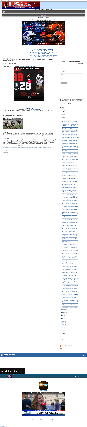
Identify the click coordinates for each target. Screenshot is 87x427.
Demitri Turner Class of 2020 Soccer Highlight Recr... (70, 272)
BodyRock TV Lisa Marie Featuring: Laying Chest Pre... (70, 196)
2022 (62, 114)
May (63, 318)
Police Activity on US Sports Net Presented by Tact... (70, 209)
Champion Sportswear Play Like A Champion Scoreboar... (70, 166)
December (63, 120)
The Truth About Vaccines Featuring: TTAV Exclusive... (70, 285)
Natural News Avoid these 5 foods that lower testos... (70, 187)
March (63, 321)
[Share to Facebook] (21, 145)
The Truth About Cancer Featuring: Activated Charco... (70, 197)
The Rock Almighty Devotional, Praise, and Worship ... (70, 144)
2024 (62, 111)
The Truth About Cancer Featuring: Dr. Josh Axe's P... (70, 257)
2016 (62, 329)
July (63, 315)
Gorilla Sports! (48, 20)
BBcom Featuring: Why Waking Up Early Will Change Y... (70, 206)
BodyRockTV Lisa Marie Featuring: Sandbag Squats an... (70, 174)
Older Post (54, 175)
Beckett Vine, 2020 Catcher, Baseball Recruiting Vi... (70, 172)
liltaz (61, 348)
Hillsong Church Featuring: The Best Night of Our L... (70, 263)
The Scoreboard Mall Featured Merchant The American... (70, 178)
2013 (62, 333)
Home (29, 175)
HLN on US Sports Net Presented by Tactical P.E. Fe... (70, 238)
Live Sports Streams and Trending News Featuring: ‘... (70, 171)
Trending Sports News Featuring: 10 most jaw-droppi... (70, 281)
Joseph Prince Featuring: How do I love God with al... (70, 146)
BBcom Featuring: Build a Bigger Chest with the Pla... (70, 235)
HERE (24, 66)
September (64, 312)
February (63, 322)
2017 (62, 327)
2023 (62, 113)
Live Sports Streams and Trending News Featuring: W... (70, 121)
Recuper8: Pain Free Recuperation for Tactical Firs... (69, 165)
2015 (62, 330)
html (62, 79)
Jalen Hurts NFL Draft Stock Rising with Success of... (70, 127)
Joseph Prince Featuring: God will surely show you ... (70, 279)
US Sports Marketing (5, 426)
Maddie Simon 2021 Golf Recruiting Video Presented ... (70, 234)
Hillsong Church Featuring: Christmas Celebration (69, 190)
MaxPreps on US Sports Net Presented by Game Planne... (70, 137)
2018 (62, 326)
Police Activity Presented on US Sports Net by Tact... (70, 260)
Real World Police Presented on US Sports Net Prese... (70, 303)
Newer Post (4, 175)
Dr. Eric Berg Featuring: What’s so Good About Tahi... (70, 140)
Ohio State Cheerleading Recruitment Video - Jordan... (70, 184)
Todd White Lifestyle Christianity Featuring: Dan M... (69, 298)
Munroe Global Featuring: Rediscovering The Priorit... (70, 181)
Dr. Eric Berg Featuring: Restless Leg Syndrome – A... (70, 175)
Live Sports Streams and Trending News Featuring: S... (70, 147)
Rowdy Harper (6, 138)
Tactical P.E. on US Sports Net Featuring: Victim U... (70, 276)
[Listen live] (2, 355)
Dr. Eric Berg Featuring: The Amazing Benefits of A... (70, 152)
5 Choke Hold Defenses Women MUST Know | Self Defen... (70, 188)
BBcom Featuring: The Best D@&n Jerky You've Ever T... (70, 244)
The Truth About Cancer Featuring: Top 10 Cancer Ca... (70, 218)
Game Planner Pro (35, 109)
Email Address (63, 64)
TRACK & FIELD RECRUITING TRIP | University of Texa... (70, 282)
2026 (62, 108)
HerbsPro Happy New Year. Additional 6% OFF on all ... (70, 143)
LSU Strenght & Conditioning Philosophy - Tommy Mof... (70, 150)
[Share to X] (20, 145)
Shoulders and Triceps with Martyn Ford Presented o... (70, 284)
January (63, 324)
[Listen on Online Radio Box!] (85, 355)
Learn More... (51, 110)
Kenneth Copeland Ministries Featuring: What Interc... (70, 134)
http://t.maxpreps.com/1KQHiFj (32, 66)
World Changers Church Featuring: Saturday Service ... (70, 212)
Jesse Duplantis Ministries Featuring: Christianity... (69, 231)
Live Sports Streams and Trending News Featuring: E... (70, 259)
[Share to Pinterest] (22, 145)
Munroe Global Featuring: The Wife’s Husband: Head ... (70, 306)
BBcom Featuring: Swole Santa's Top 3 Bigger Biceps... (70, 216)
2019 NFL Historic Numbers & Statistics (68, 128)
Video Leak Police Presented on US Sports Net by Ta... (70, 153)
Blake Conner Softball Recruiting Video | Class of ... (69, 215)
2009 (62, 339)
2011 (62, 336)
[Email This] (18, 145)
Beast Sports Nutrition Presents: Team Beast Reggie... (70, 185)
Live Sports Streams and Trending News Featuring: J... (70, 253)
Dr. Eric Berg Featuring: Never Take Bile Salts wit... (69, 237)
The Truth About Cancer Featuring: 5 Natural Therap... (70, 300)
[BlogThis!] (19, 145)
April (63, 319)
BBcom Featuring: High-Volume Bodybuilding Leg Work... (70, 124)
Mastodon (1, 426)
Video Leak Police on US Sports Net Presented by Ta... (70, 130)
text (62, 80)
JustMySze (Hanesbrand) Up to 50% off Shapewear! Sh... (70, 131)
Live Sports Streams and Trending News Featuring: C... (70, 203)
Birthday (62, 74)
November (63, 309)
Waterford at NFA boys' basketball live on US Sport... (70, 122)
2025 (62, 110)
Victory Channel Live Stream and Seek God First (69, 269)
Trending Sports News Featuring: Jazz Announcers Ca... (70, 307)
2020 (62, 117)
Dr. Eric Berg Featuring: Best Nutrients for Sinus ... (69, 275)
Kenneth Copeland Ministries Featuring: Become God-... (70, 250)
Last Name (63, 71)
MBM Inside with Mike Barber (66, 241)
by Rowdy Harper (6, 116)
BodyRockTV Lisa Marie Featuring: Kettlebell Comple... (70, 294)
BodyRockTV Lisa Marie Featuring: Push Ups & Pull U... (70, 162)
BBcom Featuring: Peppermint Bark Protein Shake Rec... (70, 254)
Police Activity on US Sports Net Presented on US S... (70, 247)
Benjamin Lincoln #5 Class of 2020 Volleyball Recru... (70, 194)
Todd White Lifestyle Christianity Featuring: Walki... (69, 169)
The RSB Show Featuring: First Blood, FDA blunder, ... (70, 125)
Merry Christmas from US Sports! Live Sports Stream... (70, 193)
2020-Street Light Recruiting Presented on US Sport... (70, 149)
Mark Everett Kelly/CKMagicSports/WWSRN (67, 345)
